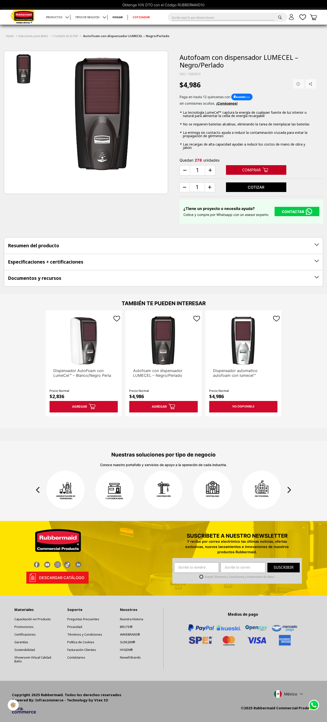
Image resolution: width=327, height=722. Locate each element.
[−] (185, 170)
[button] (292, 17)
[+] (210, 170)
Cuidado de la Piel (65, 36)
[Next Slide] (289, 490)
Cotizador (141, 17)
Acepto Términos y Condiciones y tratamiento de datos (239, 577)
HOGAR (118, 17)
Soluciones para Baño (33, 36)
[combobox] (221, 17)
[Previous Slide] (38, 490)
